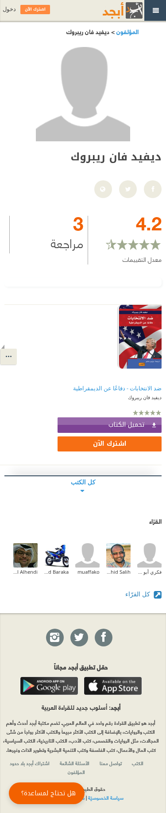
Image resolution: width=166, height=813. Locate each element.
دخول (9, 9)
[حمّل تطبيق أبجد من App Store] (113, 686)
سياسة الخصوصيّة (106, 797)
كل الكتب (83, 482)
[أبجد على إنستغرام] (54, 638)
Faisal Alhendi (25, 571)
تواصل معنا (111, 763)
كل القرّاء (138, 594)
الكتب (137, 763)
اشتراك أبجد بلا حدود (30, 763)
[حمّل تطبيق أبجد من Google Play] (49, 686)
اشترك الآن (110, 444)
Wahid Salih (118, 571)
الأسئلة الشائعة (74, 763)
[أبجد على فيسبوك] (103, 638)
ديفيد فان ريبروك (145, 397)
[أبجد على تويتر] (78, 638)
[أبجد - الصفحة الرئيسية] (112, 10)
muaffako (88, 571)
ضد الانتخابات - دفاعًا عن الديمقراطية (117, 388)
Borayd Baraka (56, 571)
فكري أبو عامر (149, 571)
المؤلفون (127, 31)
